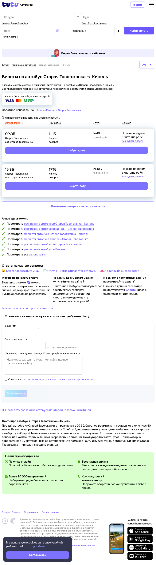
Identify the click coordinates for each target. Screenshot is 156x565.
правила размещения (80, 379)
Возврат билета (11, 512)
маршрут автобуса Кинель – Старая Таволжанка (56, 239)
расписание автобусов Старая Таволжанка (53, 244)
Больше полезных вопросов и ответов (27, 308)
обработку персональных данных (46, 379)
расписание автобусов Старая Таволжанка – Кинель (59, 223)
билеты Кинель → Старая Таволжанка (59, 110)
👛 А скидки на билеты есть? (119, 271)
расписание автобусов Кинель (44, 249)
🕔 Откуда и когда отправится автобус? (69, 271)
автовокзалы (37, 254)
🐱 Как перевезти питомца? (20, 271)
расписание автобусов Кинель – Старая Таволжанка (59, 229)
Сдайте (131, 290)
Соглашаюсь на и (50, 379)
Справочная (31, 512)
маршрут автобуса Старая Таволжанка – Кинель (56, 234)
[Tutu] (10, 4)
